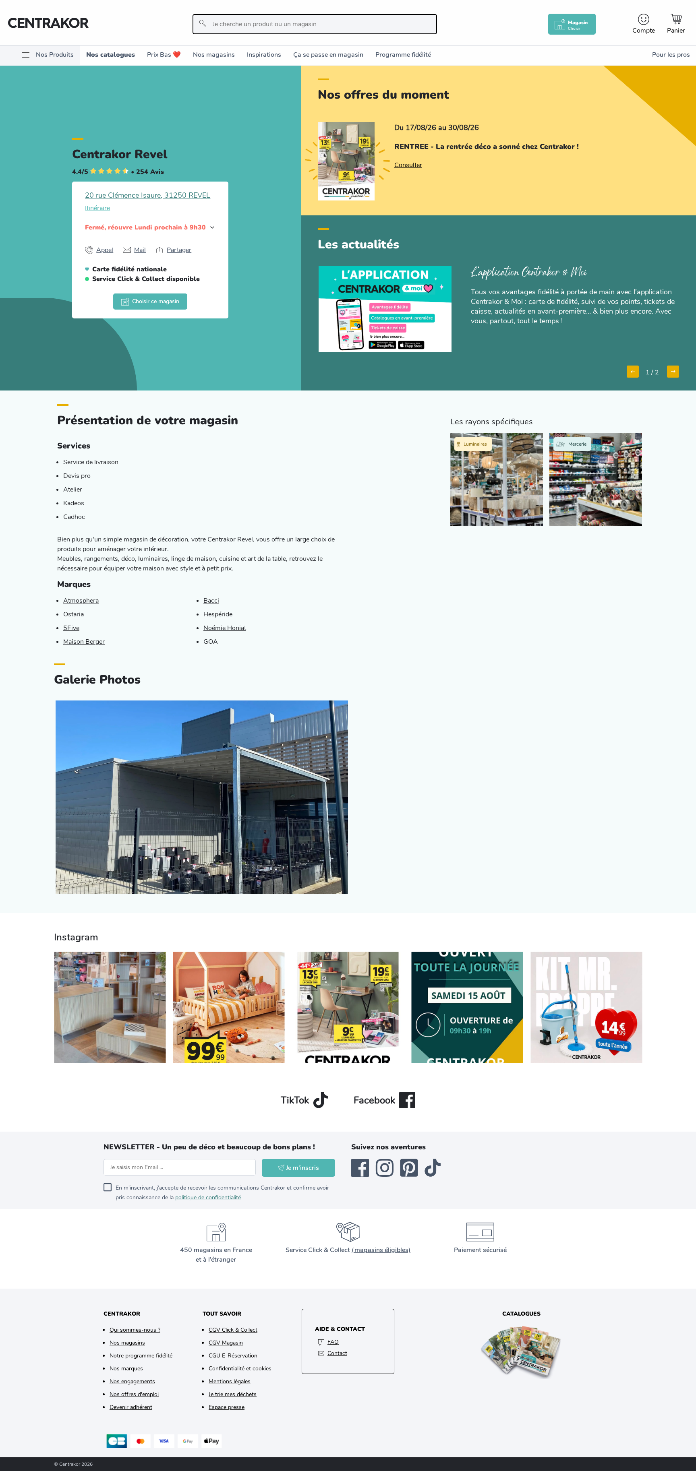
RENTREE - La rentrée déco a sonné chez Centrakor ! (486, 146)
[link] (408, 165)
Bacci (211, 600)
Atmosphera (81, 600)
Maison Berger (84, 641)
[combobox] (315, 24)
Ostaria (73, 614)
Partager (179, 250)
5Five (71, 628)
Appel (104, 250)
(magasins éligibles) (381, 1250)
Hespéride (217, 614)
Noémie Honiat (224, 628)
